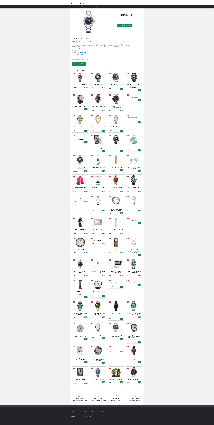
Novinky (77, 6)
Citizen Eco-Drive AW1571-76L (98, 379)
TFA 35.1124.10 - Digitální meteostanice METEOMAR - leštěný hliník (98, 359)
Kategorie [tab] (88, 38)
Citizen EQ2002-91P (134, 220)
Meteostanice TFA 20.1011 (80, 106)
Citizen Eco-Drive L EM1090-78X (80, 84)
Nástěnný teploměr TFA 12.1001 (116, 167)
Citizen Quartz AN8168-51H (134, 379)
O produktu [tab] (75, 38)
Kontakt (87, 416)
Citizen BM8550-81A (98, 240)
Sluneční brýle (99, 6)
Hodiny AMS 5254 (134, 208)
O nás (91, 416)
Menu (72, 6)
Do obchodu (79, 64)
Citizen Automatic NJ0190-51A (98, 335)
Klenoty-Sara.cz (77, 416)
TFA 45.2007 (134, 147)
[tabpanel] (101, 51)
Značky (91, 6)
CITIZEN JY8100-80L (98, 84)
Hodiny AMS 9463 (80, 249)
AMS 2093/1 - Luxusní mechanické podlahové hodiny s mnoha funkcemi (80, 293)
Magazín (83, 416)
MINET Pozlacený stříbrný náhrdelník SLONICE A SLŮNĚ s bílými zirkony (134, 251)
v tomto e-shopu (82, 52)
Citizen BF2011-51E (80, 198)
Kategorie (84, 6)
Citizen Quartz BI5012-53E (134, 282)
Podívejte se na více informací (95, 41)
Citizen (124, 20)
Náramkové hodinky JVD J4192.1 (98, 208)
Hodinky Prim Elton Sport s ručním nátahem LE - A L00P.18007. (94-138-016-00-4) (116, 315)
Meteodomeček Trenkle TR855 (116, 379)
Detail (86, 87)
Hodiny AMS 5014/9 (116, 249)
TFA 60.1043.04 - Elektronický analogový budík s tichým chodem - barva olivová (116, 209)
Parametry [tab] (82, 38)
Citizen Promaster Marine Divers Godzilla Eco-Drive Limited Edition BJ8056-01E (134, 86)
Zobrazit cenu (126, 25)
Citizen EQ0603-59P (134, 97)
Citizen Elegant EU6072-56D (116, 349)
